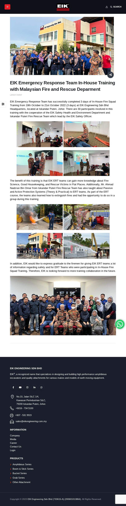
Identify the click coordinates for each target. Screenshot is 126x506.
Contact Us (15, 446)
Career (13, 443)
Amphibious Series (22, 464)
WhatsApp (41, 387)
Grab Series (19, 477)
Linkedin (34, 387)
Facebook (13, 387)
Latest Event (16, 95)
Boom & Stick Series (23, 469)
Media (13, 439)
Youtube (20, 387)
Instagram (27, 387)
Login (12, 450)
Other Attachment (21, 482)
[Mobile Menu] (7, 7)
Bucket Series (20, 473)
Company (15, 435)
